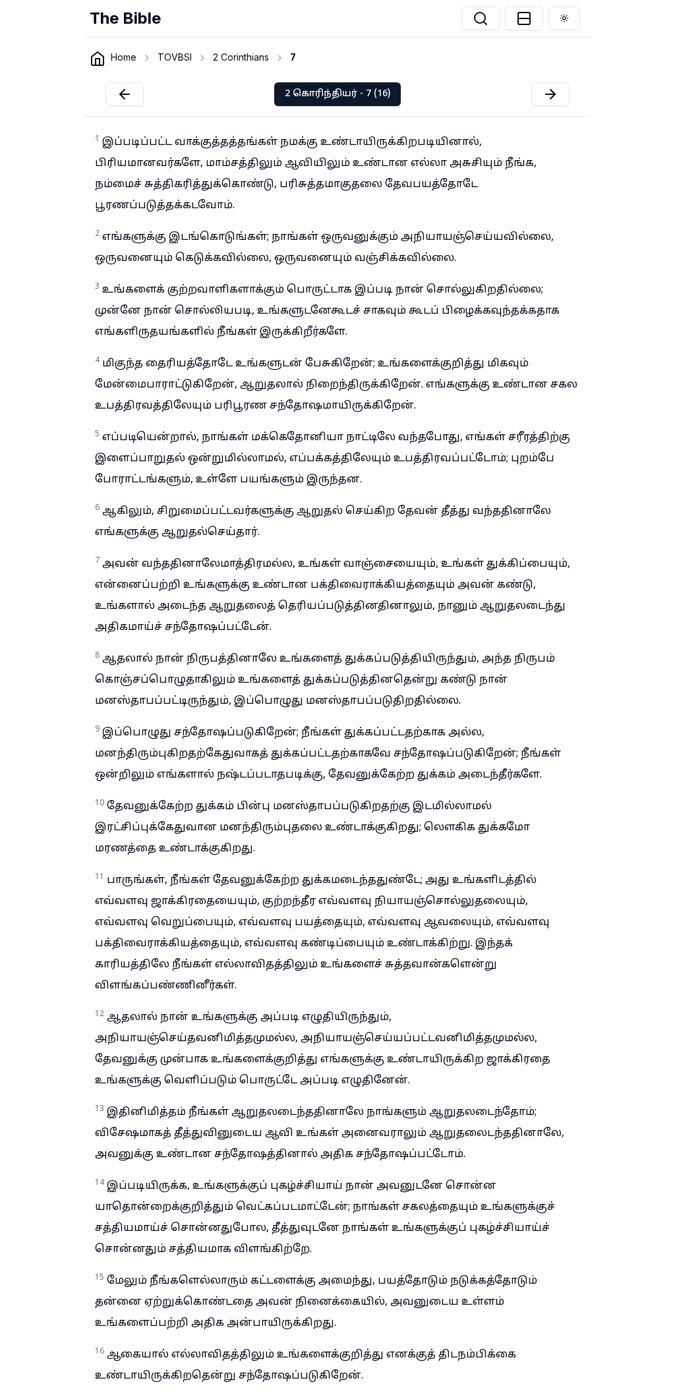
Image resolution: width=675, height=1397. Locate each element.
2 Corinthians (241, 57)
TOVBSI (175, 57)
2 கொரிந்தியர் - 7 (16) (337, 94)
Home (123, 57)
